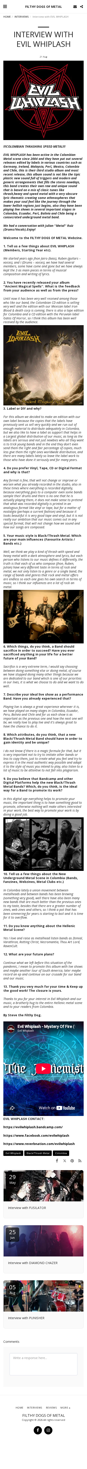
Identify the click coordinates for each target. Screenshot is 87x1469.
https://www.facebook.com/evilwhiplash (36, 1135)
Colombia (61, 1153)
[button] (5, 6)
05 (12, 1289)
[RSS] (80, 1160)
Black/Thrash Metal (38, 1153)
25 (12, 1234)
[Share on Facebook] (57, 1160)
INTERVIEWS (21, 16)
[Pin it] (72, 1160)
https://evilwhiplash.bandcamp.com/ (33, 1127)
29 (12, 1179)
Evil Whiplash (13, 1153)
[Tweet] (64, 1160)
